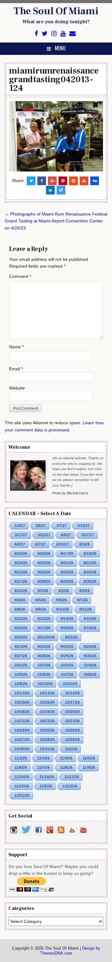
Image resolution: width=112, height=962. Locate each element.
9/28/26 (44, 656)
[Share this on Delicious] (61, 190)
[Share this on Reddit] (73, 180)
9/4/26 (20, 600)
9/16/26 (21, 628)
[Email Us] (72, 33)
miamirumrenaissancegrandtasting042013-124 (54, 79)
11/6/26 (21, 767)
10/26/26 (72, 730)
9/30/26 (90, 656)
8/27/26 (21, 581)
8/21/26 (67, 563)
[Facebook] (36, 33)
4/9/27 (66, 535)
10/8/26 (90, 674)
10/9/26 (21, 684)
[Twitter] (45, 33)
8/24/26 (44, 572)
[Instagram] (54, 33)
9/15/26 (90, 619)
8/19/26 (21, 563)
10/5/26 (21, 674)
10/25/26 (47, 730)
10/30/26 (22, 749)
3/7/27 (61, 525)
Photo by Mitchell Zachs (70, 493)
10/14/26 (72, 693)
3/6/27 (40, 525)
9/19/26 (90, 628)
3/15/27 (83, 525)
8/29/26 (67, 581)
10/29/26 (72, 739)
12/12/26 (70, 786)
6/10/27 (62, 544)
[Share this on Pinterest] (62, 180)
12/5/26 (46, 786)
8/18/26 (90, 553)
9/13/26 (44, 619)
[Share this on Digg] (94, 180)
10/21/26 (22, 721)
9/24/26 (44, 646)
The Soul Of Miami (56, 11)
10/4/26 (90, 665)
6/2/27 (20, 544)
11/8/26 (66, 767)
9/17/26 (44, 628)
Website (17, 387)
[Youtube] (63, 33)
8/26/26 (90, 572)
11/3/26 (43, 758)
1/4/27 (20, 525)
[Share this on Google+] (52, 180)
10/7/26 (67, 674)
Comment (20, 276)
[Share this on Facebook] (41, 180)
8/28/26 (44, 581)
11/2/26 (21, 758)
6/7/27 (40, 544)
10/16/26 (47, 702)
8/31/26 (21, 591)
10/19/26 (47, 712)
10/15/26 (22, 702)
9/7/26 (82, 600)
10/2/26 (44, 665)
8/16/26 (44, 553)
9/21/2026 (46, 637)
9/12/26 (21, 619)
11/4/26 (66, 758)
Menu (60, 48)
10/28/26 (47, 739)
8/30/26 (90, 581)
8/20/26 (44, 563)
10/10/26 (45, 684)
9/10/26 (62, 609)
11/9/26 (89, 767)
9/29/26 (67, 656)
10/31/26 (47, 749)
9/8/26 (20, 609)
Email (16, 368)
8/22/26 (90, 563)
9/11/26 (85, 609)
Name (16, 346)
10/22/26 (47, 721)
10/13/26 (47, 693)
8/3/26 (84, 544)
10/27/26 (22, 739)
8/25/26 (67, 572)
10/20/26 (72, 712)
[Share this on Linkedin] (50, 190)
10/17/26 (72, 702)
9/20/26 (21, 637)
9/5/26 (40, 600)
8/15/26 (21, 553)
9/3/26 (84, 591)
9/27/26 (21, 656)
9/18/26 (67, 628)
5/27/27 (88, 535)
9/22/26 (71, 637)
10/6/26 (44, 674)
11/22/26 (71, 777)
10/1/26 (21, 665)
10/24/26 (22, 730)
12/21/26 (22, 795)
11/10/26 (22, 777)
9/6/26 (61, 600)
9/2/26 (63, 591)
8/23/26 (21, 572)
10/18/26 (22, 712)
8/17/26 (67, 553)
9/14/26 (67, 619)
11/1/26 (71, 749)
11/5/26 (89, 758)
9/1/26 (43, 591)
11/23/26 (22, 786)
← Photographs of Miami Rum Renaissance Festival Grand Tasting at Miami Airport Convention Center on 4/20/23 (56, 221)
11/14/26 (47, 777)
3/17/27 (21, 535)
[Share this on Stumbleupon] (84, 180)
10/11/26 (70, 684)
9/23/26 (21, 646)
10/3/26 (67, 665)
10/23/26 (72, 721)
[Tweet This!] (31, 180)
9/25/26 (67, 646)
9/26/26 (90, 646)
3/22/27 (44, 535)
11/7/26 (43, 767)
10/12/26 (22, 693)
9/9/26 (40, 609)
